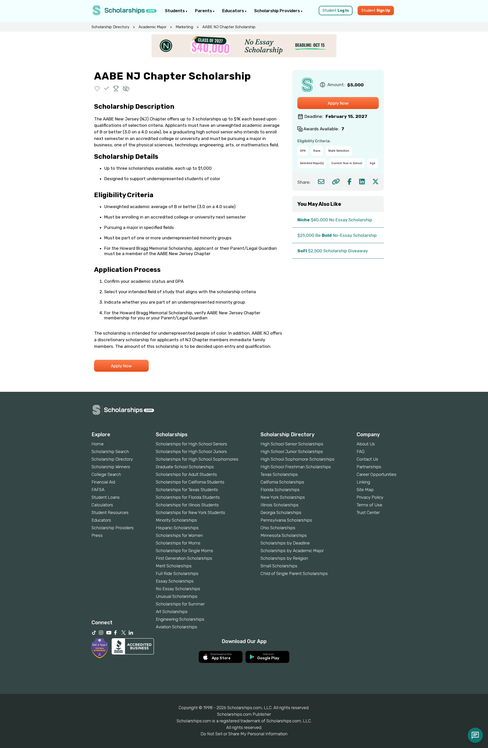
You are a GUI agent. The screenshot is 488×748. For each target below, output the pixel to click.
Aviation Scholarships (176, 626)
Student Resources (110, 512)
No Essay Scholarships (178, 588)
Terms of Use (369, 504)
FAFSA (98, 489)
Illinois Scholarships (280, 504)
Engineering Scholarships (180, 619)
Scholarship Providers (277, 10)
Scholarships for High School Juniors (191, 451)
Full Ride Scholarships (177, 573)
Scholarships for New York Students (190, 512)
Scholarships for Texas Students (187, 489)
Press (97, 535)
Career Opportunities (376, 474)
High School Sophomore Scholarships (297, 459)
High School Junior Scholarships (292, 451)
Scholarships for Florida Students (188, 497)
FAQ (360, 451)
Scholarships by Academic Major (292, 550)
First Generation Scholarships (184, 558)
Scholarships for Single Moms (184, 550)
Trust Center (368, 512)
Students (175, 10)
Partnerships (369, 466)
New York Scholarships (283, 497)
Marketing (184, 27)
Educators (233, 10)
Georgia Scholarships (281, 512)
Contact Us (367, 459)
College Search (106, 474)
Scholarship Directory (110, 27)
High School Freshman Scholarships (296, 466)
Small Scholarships (279, 565)
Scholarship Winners (111, 466)
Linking (363, 482)
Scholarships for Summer (180, 603)
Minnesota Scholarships (284, 535)
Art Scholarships (172, 611)
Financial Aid (103, 482)
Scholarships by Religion (284, 558)
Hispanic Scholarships (177, 527)
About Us (366, 443)
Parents (204, 10)
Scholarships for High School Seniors (191, 443)
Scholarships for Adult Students (186, 474)
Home (98, 443)
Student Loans (106, 497)
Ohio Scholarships (278, 527)
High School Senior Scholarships (292, 443)
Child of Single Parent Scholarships (294, 573)
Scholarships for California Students (190, 482)
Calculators (102, 504)
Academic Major (152, 27)
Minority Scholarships (176, 520)
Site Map (365, 489)
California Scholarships (282, 482)
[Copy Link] (336, 181)
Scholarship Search (110, 451)
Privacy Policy (370, 497)
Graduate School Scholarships (185, 466)
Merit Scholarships (174, 565)
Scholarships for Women (179, 535)
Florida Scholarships (280, 489)
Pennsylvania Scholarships (286, 520)
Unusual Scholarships (176, 596)
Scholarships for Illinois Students (187, 504)
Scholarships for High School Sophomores (197, 459)
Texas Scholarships (279, 474)
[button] (97, 88)
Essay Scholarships (175, 581)
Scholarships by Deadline (285, 543)
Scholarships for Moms (178, 543)
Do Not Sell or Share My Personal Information (244, 733)
